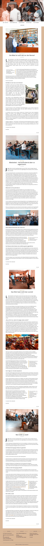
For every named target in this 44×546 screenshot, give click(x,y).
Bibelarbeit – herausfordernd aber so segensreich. (22, 163)
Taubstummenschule (13, 22)
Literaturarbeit (36, 22)
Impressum (22, 25)
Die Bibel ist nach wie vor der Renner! (22, 55)
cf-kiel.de (31, 537)
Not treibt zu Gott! (22, 435)
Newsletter (22, 290)
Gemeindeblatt (22, 53)
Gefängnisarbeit (22, 22)
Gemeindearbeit (29, 22)
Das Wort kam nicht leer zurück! (22, 292)
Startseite (6, 22)
